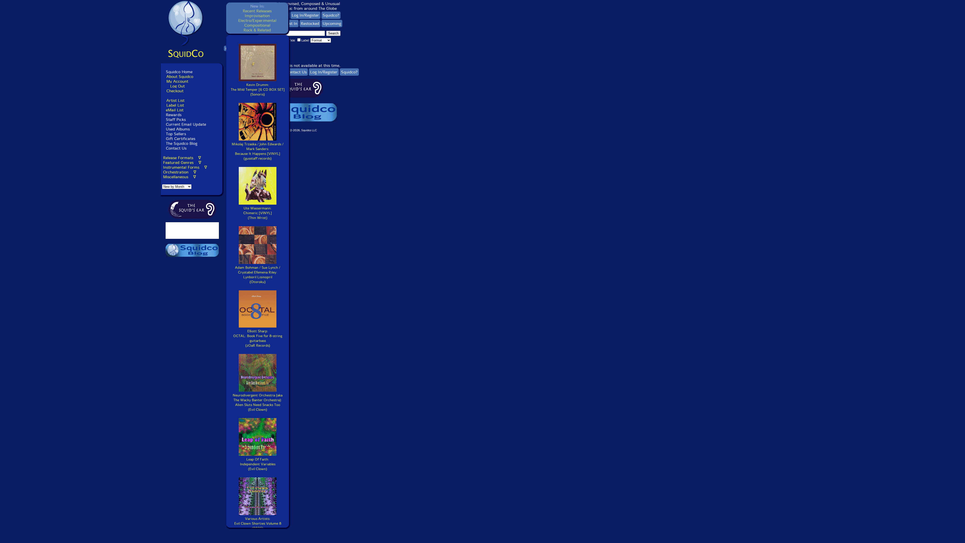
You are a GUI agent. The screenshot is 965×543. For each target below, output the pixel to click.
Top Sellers (176, 133)
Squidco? (331, 15)
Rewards (173, 114)
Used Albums (178, 129)
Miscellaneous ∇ (179, 176)
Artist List (175, 100)
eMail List (174, 110)
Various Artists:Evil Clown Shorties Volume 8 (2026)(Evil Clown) (257, 526)
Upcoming (332, 23)
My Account (177, 81)
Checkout (174, 90)
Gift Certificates (180, 138)
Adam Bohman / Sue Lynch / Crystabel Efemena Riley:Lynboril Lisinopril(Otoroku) (257, 274)
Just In (291, 23)
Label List (175, 105)
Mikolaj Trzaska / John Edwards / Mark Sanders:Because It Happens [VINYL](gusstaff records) (257, 151)
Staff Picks (176, 119)
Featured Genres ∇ (182, 162)
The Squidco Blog (181, 143)
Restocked (310, 23)
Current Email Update (185, 124)
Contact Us (175, 148)
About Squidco (179, 76)
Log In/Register (305, 15)
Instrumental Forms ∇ (185, 167)
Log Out (177, 86)
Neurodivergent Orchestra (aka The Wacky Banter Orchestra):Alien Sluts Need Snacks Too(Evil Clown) (257, 402)
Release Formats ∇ (182, 157)
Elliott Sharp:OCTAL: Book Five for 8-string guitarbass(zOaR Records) (257, 338)
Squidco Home (179, 71)
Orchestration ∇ (179, 172)
